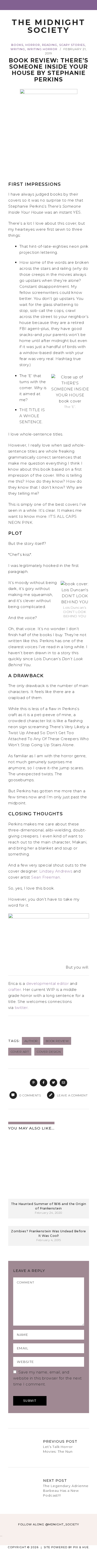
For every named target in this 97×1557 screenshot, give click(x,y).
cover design (49, 1052)
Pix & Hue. (81, 1547)
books (17, 45)
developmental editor (47, 983)
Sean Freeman (45, 877)
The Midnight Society (48, 26)
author (31, 1041)
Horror (32, 45)
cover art (20, 1052)
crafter (14, 989)
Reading (49, 45)
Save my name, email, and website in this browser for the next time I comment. (47, 1378)
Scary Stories (72, 45)
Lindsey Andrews (55, 871)
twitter (21, 1007)
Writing (17, 49)
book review (57, 1041)
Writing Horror (42, 49)
